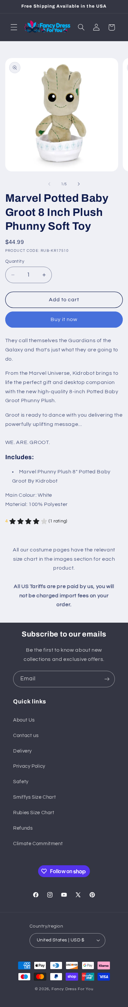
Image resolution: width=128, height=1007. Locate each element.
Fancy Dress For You (72, 989)
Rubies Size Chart (33, 812)
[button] (13, 27)
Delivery (22, 751)
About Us (24, 720)
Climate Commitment (38, 843)
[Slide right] (79, 184)
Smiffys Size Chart (34, 797)
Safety (21, 781)
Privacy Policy (29, 766)
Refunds (22, 828)
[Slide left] (49, 184)
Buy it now (64, 319)
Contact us (25, 735)
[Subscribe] (107, 679)
